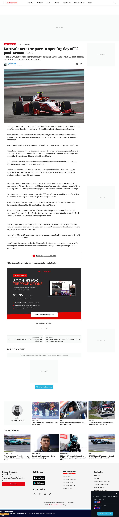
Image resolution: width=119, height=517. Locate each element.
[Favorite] (77, 64)
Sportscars (67, 3)
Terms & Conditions (49, 502)
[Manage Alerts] (46, 327)
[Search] (114, 3)
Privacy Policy (70, 502)
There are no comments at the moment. (44, 355)
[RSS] (50, 494)
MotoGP (40, 3)
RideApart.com (67, 488)
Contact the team (99, 487)
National (56, 3)
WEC (48, 3)
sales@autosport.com (100, 490)
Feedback (97, 475)
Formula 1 (30, 3)
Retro (90, 3)
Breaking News (79, 3)
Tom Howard (11, 63)
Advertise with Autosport (101, 484)
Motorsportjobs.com (69, 479)
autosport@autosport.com (102, 481)
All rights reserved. (68, 504)
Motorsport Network (55, 504)
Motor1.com (66, 476)
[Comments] (81, 64)
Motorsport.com (68, 482)
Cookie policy (60, 502)
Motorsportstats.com (69, 485)
